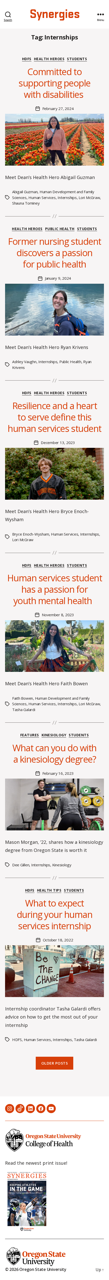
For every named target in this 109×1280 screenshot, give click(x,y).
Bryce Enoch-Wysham (30, 534)
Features (29, 735)
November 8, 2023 (58, 614)
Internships (67, 197)
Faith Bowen (22, 698)
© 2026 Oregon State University (35, 1269)
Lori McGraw (89, 197)
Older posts (54, 1063)
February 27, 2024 (58, 108)
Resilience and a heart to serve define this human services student (54, 417)
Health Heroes (49, 59)
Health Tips (49, 890)
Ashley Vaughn (24, 361)
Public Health (60, 229)
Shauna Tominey (26, 203)
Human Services (42, 197)
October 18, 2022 (58, 939)
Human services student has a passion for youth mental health (54, 589)
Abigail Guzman (25, 191)
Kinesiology (54, 735)
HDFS (26, 59)
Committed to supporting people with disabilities (54, 83)
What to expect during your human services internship (55, 914)
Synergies (54, 14)
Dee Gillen (20, 864)
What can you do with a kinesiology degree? (54, 753)
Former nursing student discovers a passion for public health (54, 252)
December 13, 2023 (58, 442)
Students (77, 59)
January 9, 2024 (58, 278)
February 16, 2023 (58, 773)
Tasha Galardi (23, 709)
